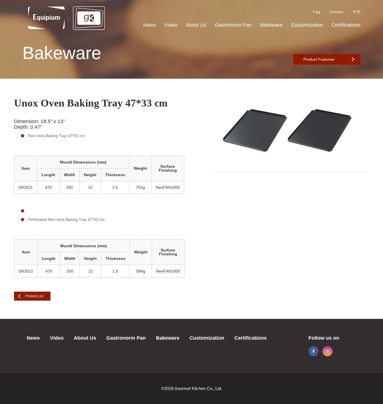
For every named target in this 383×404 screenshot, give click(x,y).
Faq (316, 12)
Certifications (346, 25)
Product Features (318, 59)
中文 (357, 12)
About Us (196, 25)
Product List (34, 296)
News (149, 25)
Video (170, 25)
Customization (307, 25)
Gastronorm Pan (233, 25)
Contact (336, 12)
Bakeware (271, 25)
